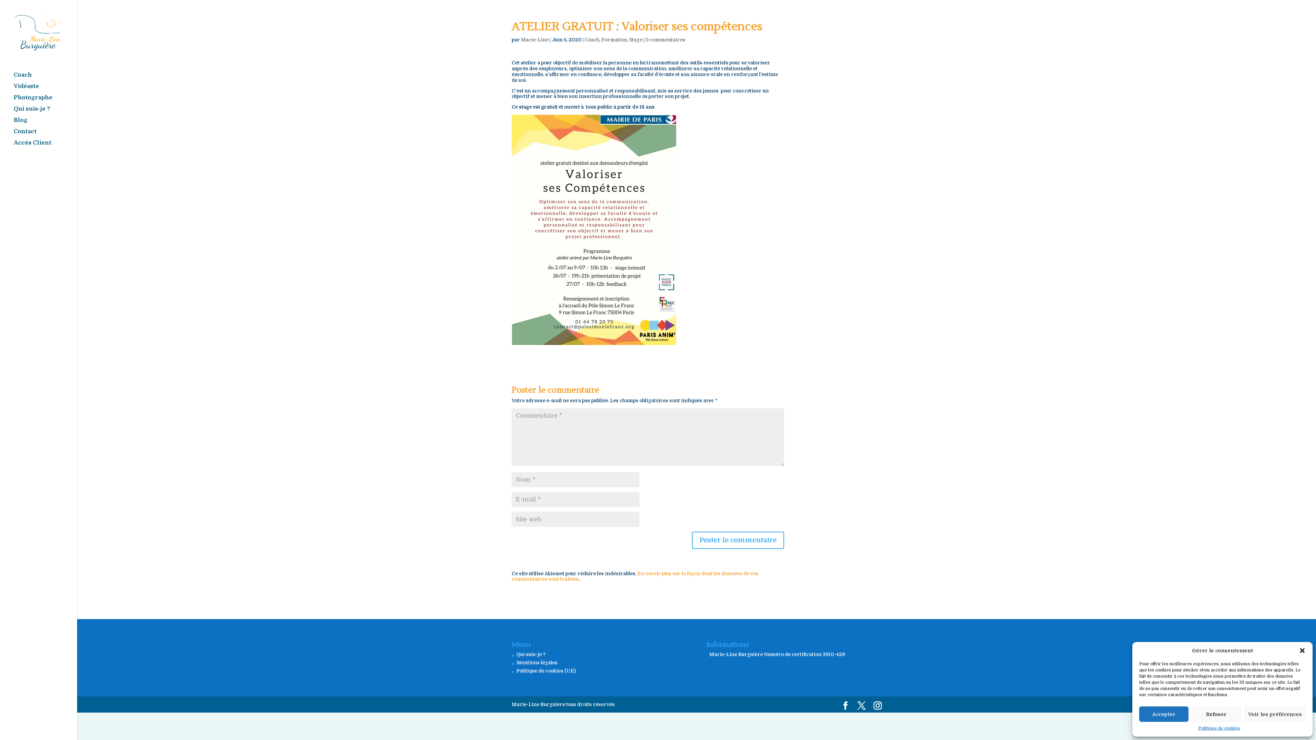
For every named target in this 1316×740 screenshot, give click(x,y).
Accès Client (32, 143)
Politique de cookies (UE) (546, 671)
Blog (20, 120)
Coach (23, 75)
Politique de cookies (1219, 728)
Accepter (1163, 714)
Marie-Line (535, 39)
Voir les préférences (1275, 714)
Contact (25, 132)
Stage (635, 39)
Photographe (33, 98)
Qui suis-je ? (32, 109)
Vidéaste (26, 86)
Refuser (1216, 714)
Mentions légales (537, 662)
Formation (614, 39)
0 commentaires (665, 39)
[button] (1302, 650)
